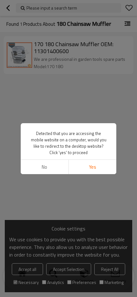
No (44, 167)
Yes (92, 167)
